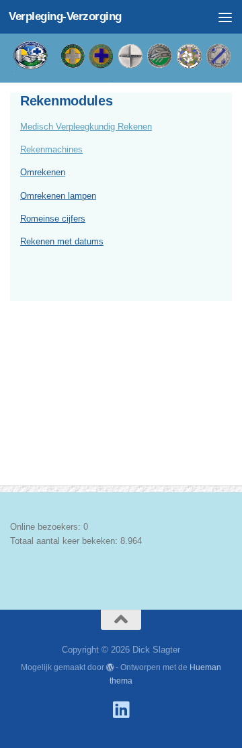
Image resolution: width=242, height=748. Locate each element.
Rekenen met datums (62, 241)
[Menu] (225, 17)
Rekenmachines (51, 149)
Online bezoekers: (46, 527)
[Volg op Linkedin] (121, 709)
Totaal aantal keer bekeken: (65, 541)
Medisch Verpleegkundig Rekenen (86, 127)
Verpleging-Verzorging (65, 16)
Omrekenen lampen (58, 196)
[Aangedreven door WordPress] (110, 667)
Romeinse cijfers (52, 219)
